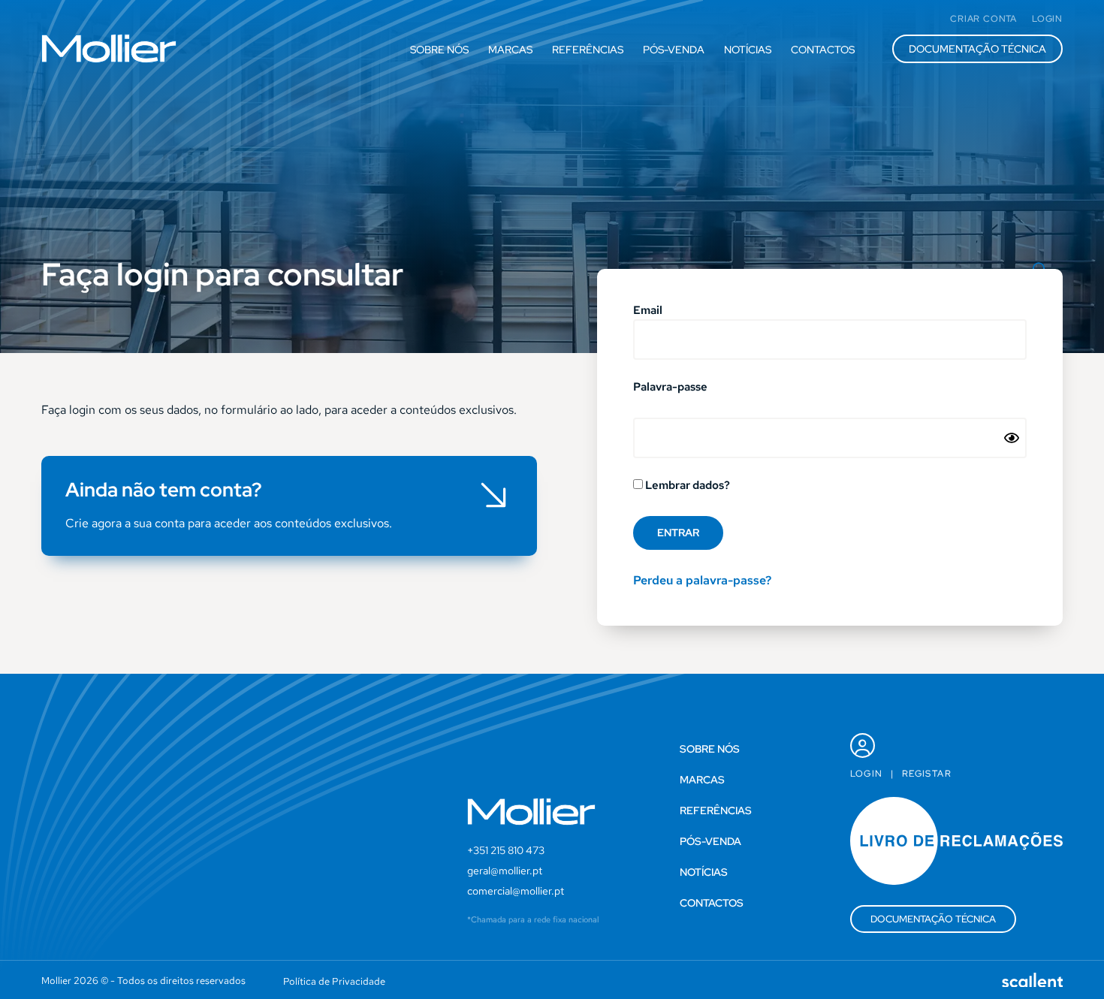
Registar (927, 774)
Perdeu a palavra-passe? (702, 580)
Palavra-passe (670, 388)
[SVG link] (108, 48)
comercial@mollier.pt (515, 891)
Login (866, 774)
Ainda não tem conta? (163, 490)
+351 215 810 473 (505, 850)
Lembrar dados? (686, 486)
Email (647, 311)
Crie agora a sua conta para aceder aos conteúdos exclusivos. (228, 523)
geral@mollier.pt (504, 870)
